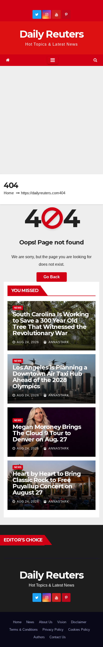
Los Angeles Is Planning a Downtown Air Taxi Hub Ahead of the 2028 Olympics (49, 377)
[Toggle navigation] (52, 60)
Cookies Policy (79, 629)
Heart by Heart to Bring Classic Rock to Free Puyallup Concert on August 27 (46, 483)
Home (9, 193)
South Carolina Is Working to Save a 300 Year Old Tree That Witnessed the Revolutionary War (50, 324)
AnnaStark (58, 342)
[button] (95, 60)
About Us (45, 622)
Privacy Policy (53, 629)
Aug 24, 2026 (28, 342)
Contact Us (58, 637)
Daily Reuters (52, 34)
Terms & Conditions (23, 629)
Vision (61, 622)
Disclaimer (78, 622)
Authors (39, 637)
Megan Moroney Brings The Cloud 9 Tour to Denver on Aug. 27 (46, 433)
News (18, 307)
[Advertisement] (51, 120)
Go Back (52, 277)
